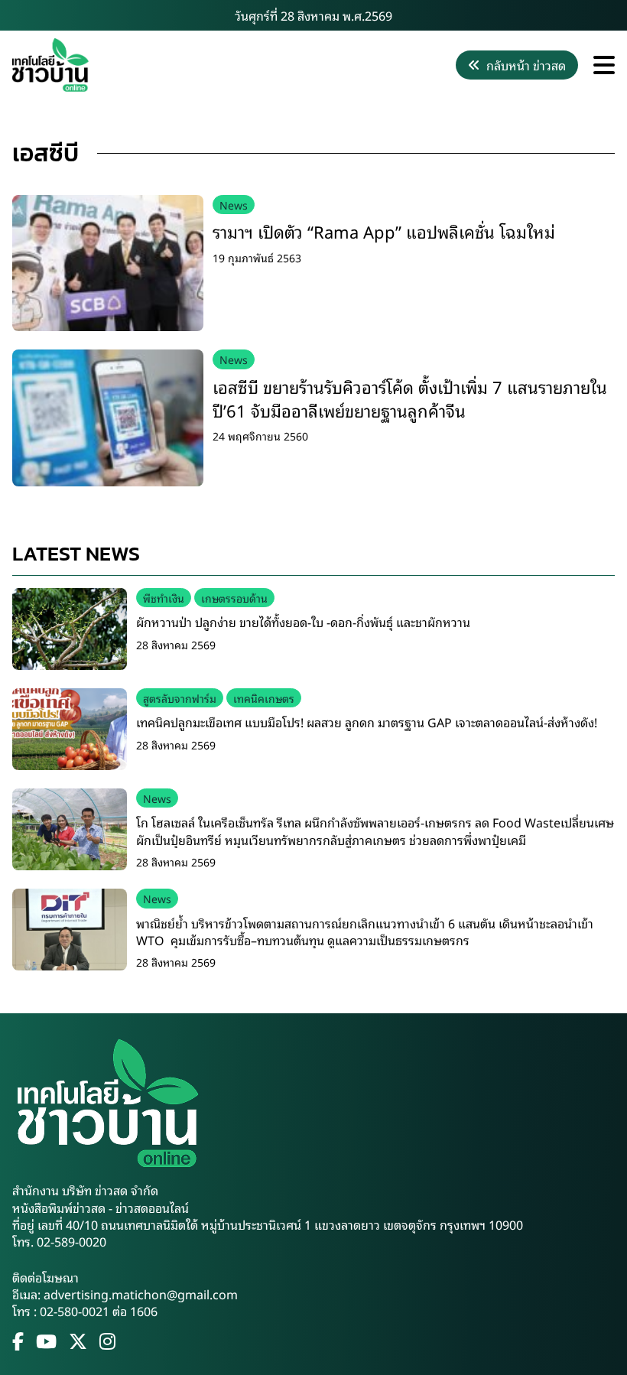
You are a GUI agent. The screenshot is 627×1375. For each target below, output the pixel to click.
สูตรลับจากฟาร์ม (179, 698)
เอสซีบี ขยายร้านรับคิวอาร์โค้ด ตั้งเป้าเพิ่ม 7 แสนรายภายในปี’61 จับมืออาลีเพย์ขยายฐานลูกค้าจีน (410, 398)
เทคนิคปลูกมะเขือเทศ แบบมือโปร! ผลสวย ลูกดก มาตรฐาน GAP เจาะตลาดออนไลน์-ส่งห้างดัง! (366, 722)
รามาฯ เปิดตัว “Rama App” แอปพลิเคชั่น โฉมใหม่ (384, 231)
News (233, 204)
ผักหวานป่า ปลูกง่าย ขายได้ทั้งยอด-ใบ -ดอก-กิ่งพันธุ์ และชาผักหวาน (303, 622)
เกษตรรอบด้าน (234, 597)
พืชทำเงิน (163, 597)
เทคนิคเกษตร (263, 698)
